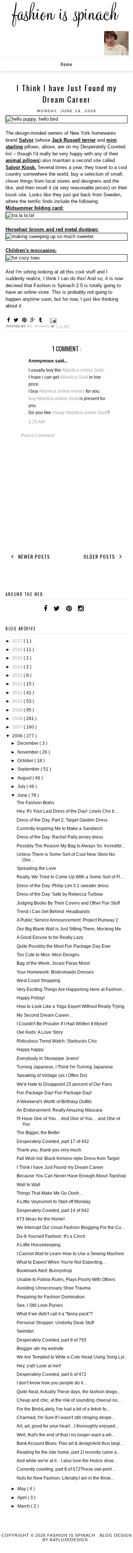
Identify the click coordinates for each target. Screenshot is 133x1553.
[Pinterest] (68, 608)
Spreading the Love (36, 868)
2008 (18, 718)
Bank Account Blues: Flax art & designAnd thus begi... (70, 1443)
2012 (18, 683)
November (28, 752)
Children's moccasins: (31, 250)
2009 (18, 710)
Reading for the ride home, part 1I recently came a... (68, 1452)
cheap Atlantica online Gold (79, 412)
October (25, 760)
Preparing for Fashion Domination (51, 1296)
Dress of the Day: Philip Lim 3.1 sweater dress (63, 885)
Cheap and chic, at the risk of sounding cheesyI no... (69, 1400)
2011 (18, 692)
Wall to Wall (28, 1184)
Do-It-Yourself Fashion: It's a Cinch (51, 1236)
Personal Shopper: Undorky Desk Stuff (55, 1322)
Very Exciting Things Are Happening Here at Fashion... (71, 989)
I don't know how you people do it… (52, 1382)
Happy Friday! (31, 998)
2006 (18, 735)
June (22, 795)
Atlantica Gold (74, 377)
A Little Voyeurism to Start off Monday (54, 1201)
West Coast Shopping (38, 980)
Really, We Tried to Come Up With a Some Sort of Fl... (70, 876)
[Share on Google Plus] (34, 320)
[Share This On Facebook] (9, 320)
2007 (18, 727)
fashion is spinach (72, 1535)
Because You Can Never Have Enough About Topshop (71, 1175)
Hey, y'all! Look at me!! (39, 1365)
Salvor (26, 140)
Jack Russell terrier (74, 140)
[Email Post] (52, 321)
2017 (18, 641)
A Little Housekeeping (39, 1244)
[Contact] (90, 608)
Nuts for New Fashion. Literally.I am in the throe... (65, 1478)
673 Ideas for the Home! (41, 1219)
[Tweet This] (17, 320)
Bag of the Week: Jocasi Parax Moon (53, 963)
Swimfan (25, 1331)
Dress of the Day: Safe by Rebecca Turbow (60, 894)
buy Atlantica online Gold (53, 398)
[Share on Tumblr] (41, 320)
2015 (18, 658)
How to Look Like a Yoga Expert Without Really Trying (71, 1006)
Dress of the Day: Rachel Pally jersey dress (60, 837)
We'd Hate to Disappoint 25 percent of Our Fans (64, 1084)
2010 (18, 701)
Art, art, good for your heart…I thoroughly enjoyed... (68, 1426)
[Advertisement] (66, 494)
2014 (18, 666)
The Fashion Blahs (35, 802)
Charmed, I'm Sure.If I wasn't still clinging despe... (66, 1417)
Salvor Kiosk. (21, 167)
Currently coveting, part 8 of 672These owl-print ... (66, 1469)
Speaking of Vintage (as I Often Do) (52, 1075)
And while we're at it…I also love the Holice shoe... (67, 1460)
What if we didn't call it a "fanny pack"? (55, 1313)
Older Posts (99, 556)
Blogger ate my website (40, 1348)
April (22, 1497)
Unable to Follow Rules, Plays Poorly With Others (66, 1279)
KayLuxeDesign (69, 1539)
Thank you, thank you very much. (49, 1150)
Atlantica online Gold (82, 370)
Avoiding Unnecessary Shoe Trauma (54, 1288)
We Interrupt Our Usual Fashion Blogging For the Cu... (71, 1227)
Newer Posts (33, 556)
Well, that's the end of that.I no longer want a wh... (66, 1434)
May (22, 1488)
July (22, 786)
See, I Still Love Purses (40, 1305)
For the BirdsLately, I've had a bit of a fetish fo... (63, 1409)
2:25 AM (36, 421)
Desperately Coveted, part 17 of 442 (53, 1141)
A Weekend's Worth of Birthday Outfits (54, 1101)
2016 (18, 649)
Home (66, 64)
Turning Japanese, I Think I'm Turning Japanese (65, 1067)
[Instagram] (80, 608)
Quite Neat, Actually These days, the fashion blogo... (68, 1391)
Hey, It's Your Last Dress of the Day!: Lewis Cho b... (67, 811)
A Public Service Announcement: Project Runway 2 (67, 920)
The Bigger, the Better (38, 1132)
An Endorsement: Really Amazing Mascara (59, 1110)
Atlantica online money (62, 391)
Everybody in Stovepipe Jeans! (48, 1058)
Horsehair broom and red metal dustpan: (52, 229)
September (29, 769)
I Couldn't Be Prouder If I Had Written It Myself (62, 1023)
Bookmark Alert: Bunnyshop (44, 1270)
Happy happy (30, 1049)
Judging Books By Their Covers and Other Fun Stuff (68, 903)
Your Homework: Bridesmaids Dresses (55, 972)
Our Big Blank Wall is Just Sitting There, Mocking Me (69, 929)
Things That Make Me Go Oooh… (50, 1193)
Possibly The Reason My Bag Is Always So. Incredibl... (71, 845)
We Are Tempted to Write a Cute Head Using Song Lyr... (72, 1357)
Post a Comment (37, 435)
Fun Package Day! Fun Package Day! (54, 1092)
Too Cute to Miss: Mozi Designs (48, 954)
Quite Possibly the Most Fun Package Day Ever (64, 946)
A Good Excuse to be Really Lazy (50, 937)
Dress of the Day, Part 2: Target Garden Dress (62, 820)
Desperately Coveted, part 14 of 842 (53, 1210)
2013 (18, 675)
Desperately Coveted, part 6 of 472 (51, 1374)
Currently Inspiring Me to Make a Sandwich (60, 828)
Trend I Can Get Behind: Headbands (53, 911)
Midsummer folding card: (35, 208)
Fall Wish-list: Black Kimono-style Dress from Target (68, 1158)
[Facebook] (45, 608)
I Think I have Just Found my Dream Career (60, 1167)
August (25, 778)
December (28, 743)
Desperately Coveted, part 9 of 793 (51, 1340)
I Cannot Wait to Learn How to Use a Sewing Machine (70, 1253)
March (24, 1506)
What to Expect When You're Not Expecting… (62, 1262)
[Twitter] (57, 608)
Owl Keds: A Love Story (40, 1032)
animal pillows (22, 160)
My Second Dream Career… (45, 1015)
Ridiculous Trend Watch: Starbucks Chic (57, 1041)
